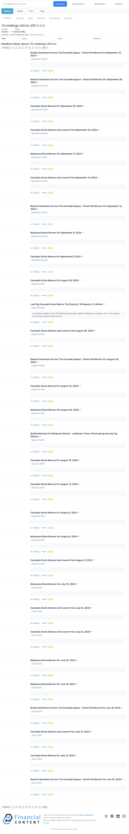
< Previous (6, 48)
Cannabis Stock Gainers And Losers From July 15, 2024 (61, 731)
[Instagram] (123, 819)
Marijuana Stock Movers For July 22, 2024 (54, 660)
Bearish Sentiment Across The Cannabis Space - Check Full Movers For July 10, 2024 (77, 779)
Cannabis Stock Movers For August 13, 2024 (55, 484)
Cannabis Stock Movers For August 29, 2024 (55, 280)
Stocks (20, 11)
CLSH (39, 25)
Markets (7, 11)
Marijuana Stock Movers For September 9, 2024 (57, 232)
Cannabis (50, 70)
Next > (45, 48)
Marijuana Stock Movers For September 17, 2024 (57, 153)
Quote (24, 38)
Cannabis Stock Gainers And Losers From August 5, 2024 (62, 560)
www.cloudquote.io (86, 815)
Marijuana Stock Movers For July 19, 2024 (54, 684)
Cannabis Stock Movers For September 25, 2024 (57, 106)
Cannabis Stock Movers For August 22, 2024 (55, 386)
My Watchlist (99, 4)
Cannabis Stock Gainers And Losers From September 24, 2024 (65, 130)
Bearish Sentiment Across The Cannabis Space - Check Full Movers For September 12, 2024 (76, 207)
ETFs (31, 11)
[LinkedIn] (118, 819)
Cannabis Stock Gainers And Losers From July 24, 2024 (61, 608)
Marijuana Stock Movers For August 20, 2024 (56, 409)
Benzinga (36, 70)
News (30, 18)
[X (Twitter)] (106, 819)
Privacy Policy (80, 820)
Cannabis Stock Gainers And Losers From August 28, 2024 (63, 330)
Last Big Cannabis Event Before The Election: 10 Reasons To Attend (67, 304)
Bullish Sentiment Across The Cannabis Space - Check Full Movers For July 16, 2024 (76, 707)
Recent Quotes (78, 4)
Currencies (41, 18)
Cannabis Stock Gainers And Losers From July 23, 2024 (61, 631)
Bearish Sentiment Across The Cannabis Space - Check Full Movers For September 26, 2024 (76, 81)
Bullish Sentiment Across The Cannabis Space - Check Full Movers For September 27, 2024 (75, 54)
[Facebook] (112, 819)
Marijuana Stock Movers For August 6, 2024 (55, 536)
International (54, 18)
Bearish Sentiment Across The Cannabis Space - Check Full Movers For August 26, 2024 (74, 360)
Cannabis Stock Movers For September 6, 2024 (56, 256)
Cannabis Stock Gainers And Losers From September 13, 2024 (64, 177)
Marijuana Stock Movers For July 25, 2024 (54, 584)
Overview (20, 18)
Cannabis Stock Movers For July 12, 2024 (53, 755)
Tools (42, 11)
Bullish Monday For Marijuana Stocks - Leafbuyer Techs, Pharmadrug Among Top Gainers (73, 435)
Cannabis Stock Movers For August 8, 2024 (54, 512)
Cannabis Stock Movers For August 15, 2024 (55, 460)
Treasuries (68, 18)
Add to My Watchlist (36, 35)
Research (97, 38)
